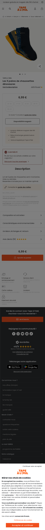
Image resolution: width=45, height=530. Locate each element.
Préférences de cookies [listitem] (23, 520)
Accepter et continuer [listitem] (22, 525)
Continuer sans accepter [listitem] (32, 466)
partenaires (9, 495)
